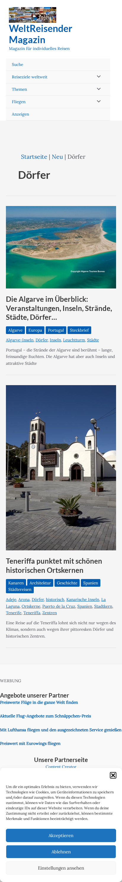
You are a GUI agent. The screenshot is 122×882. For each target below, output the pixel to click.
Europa (35, 330)
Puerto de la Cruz (58, 606)
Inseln (55, 340)
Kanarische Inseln (82, 599)
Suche (17, 64)
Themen (19, 89)
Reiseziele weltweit (29, 77)
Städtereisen (19, 589)
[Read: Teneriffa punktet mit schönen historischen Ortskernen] (61, 467)
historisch (55, 599)
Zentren (49, 612)
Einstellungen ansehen (61, 868)
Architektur (40, 583)
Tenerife (13, 612)
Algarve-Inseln (19, 340)
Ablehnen (61, 852)
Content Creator (61, 766)
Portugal (56, 330)
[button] (113, 775)
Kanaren (16, 583)
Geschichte (67, 583)
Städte (93, 340)
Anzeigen (20, 114)
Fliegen (18, 101)
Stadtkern (103, 606)
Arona (24, 599)
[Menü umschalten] (97, 77)
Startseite (34, 156)
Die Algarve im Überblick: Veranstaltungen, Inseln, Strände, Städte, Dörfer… (59, 308)
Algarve (15, 330)
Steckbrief (79, 330)
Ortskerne (31, 606)
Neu (57, 156)
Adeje (11, 599)
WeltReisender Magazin (40, 33)
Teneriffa (31, 612)
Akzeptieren (61, 835)
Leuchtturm (74, 340)
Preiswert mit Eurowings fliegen (30, 743)
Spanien (90, 583)
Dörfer (42, 340)
